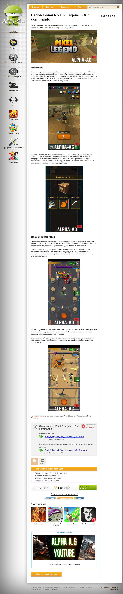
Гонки (13, 105)
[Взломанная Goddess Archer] (39, 514)
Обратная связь (112, 589)
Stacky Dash (72, 524)
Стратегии (13, 119)
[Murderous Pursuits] (89, 514)
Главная (35, 7)
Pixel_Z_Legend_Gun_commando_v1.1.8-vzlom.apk (67, 450)
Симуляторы (13, 91)
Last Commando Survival (56, 525)
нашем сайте (39, 416)
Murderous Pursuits (89, 524)
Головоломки (13, 133)
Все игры (49, 7)
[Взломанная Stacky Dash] (72, 514)
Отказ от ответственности (109, 587)
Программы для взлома (13, 148)
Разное (80, 7)
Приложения (66, 7)
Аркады (13, 48)
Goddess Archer (39, 524)
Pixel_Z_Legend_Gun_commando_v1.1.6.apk (64, 437)
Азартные (13, 162)
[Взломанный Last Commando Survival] (56, 514)
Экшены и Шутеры (13, 62)
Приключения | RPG (13, 76)
